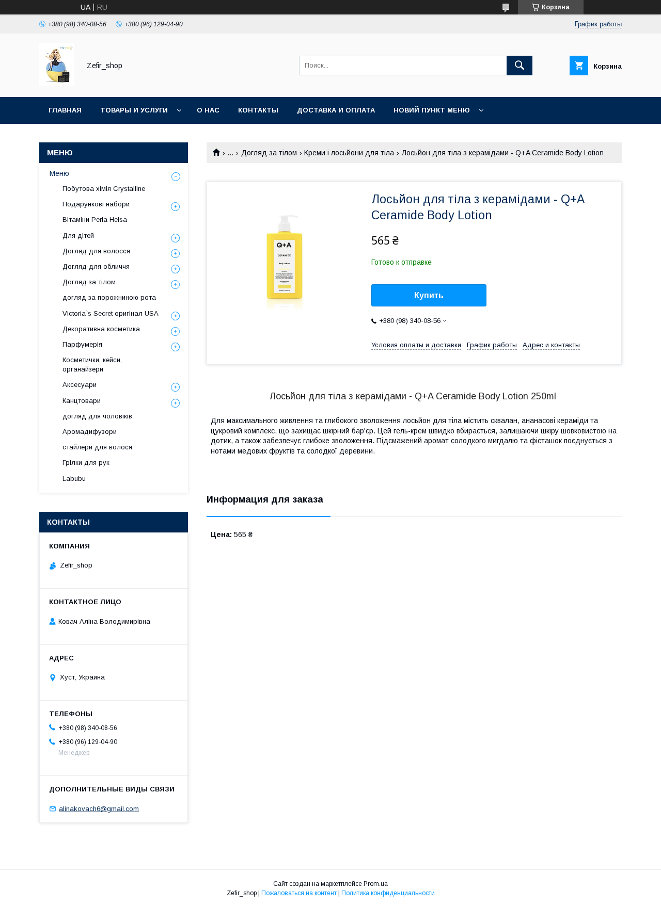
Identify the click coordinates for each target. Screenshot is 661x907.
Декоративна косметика (101, 329)
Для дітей (78, 235)
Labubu (74, 478)
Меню (59, 173)
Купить (429, 295)
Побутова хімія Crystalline (103, 188)
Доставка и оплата (336, 110)
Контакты (258, 110)
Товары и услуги (134, 110)
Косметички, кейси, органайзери (92, 364)
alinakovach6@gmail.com (99, 809)
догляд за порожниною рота (109, 297)
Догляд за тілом (269, 153)
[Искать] (519, 65)
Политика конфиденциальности (388, 893)
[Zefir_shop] (56, 83)
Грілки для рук (85, 462)
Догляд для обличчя (96, 266)
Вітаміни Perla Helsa (94, 219)
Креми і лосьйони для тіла (349, 153)
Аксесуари (79, 384)
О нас (208, 110)
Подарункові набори (96, 204)
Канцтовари (81, 400)
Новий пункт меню (432, 110)
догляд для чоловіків (97, 416)
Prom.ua (376, 883)
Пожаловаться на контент (299, 893)
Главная (65, 110)
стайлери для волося (97, 447)
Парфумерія (82, 344)
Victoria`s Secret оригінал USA (110, 313)
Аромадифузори (89, 431)
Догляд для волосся (96, 251)
